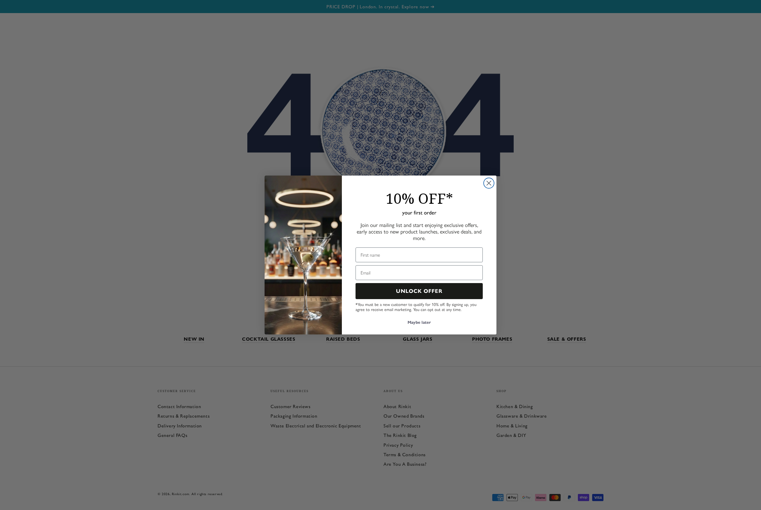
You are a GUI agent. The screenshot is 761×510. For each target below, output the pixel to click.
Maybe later (419, 322)
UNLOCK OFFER (419, 291)
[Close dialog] (489, 183)
